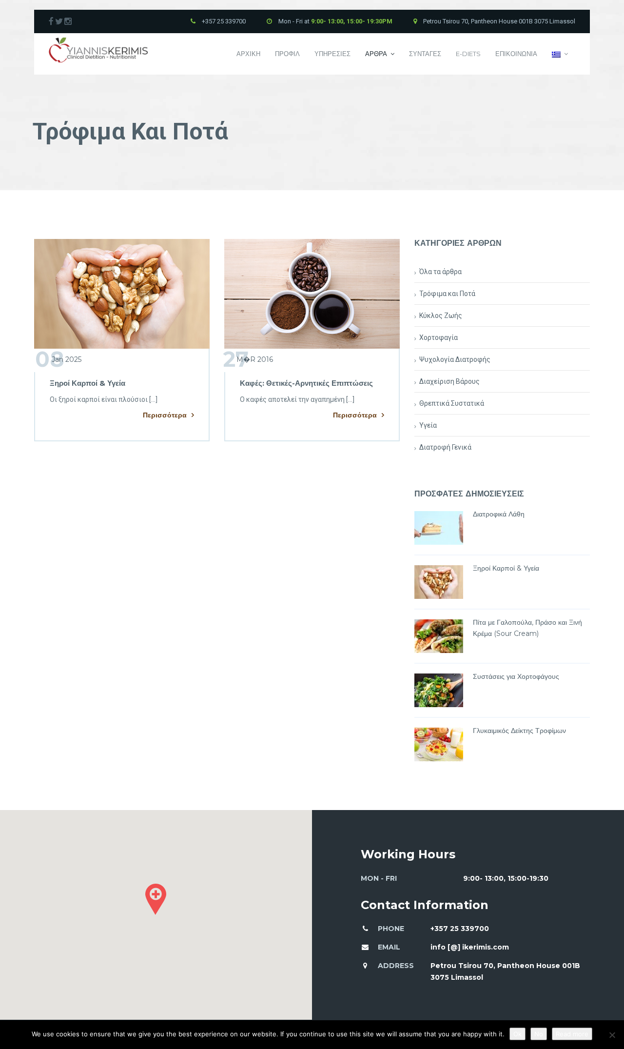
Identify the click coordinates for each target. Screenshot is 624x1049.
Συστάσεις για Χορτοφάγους (516, 676)
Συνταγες (425, 54)
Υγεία (428, 425)
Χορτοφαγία (438, 337)
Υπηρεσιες (332, 54)
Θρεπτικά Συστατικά (451, 403)
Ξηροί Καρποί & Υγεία (87, 383)
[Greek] (560, 54)
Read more (572, 1034)
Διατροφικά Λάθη (499, 514)
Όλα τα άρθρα (440, 272)
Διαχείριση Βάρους (449, 381)
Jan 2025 (58, 359)
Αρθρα (376, 54)
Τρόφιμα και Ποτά (447, 293)
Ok (517, 1034)
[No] (612, 1035)
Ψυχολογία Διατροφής (454, 359)
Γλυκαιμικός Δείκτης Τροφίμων (519, 730)
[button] (155, 899)
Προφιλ (287, 54)
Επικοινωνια (516, 54)
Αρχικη (248, 54)
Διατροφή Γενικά (445, 447)
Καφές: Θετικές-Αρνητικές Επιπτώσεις (306, 383)
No (538, 1034)
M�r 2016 (248, 359)
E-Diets (468, 54)
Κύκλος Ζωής (440, 315)
